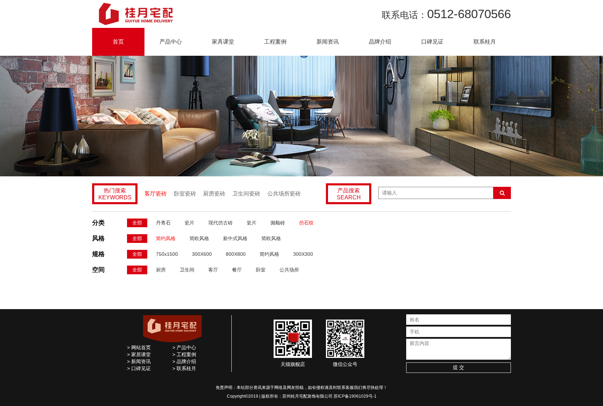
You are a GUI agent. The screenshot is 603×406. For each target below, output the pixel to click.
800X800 (236, 254)
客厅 (213, 270)
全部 (137, 222)
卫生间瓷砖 (246, 194)
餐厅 (237, 270)
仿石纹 (306, 222)
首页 (118, 42)
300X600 (202, 254)
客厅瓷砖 (155, 194)
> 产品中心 (184, 347)
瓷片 (189, 222)
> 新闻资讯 (139, 361)
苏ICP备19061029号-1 (355, 396)
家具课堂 (223, 42)
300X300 (303, 254)
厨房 (161, 270)
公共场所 (289, 270)
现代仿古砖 (220, 222)
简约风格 (166, 238)
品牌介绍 (380, 42)
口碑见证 (432, 42)
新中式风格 (235, 238)
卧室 (261, 270)
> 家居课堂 (139, 354)
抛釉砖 (277, 222)
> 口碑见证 (139, 368)
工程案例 (275, 42)
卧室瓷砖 (185, 194)
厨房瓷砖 (214, 194)
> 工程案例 (184, 354)
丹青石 (163, 222)
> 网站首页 (139, 347)
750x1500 (167, 254)
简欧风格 (199, 238)
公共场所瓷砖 (284, 194)
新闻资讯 (328, 42)
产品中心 (170, 42)
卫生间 (187, 270)
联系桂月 (485, 42)
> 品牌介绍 (184, 361)
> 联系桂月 (184, 368)
